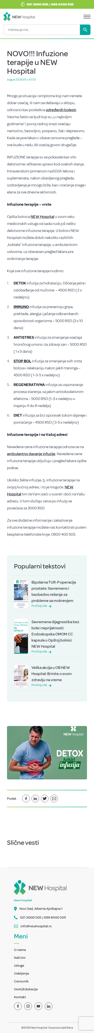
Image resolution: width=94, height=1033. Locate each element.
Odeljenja (21, 973)
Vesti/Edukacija (26, 989)
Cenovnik (21, 981)
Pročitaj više (39, 606)
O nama (20, 950)
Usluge (19, 965)
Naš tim (20, 958)
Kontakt (20, 997)
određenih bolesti (61, 109)
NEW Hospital (42, 216)
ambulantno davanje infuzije (31, 453)
